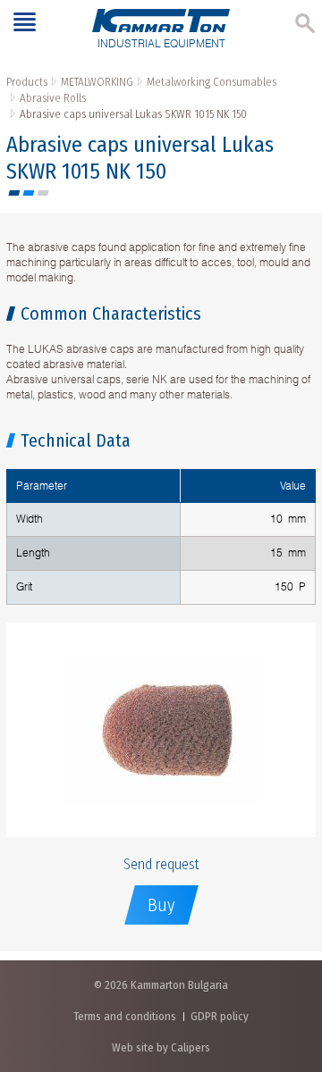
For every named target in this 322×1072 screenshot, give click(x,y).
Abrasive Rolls (53, 98)
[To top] (290, 964)
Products (26, 81)
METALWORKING (97, 81)
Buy (161, 905)
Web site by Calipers (161, 1047)
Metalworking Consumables (211, 81)
